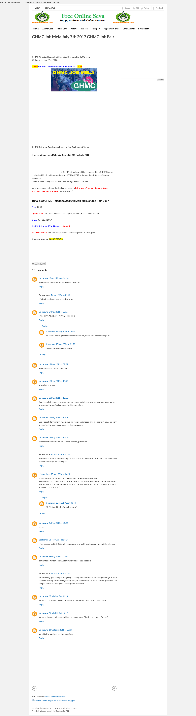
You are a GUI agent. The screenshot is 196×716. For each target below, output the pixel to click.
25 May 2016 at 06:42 (60, 474)
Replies (45, 326)
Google (127, 8)
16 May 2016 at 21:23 (60, 295)
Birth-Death (143, 28)
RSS (137, 8)
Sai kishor (43, 539)
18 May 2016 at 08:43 (65, 331)
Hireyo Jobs (44, 474)
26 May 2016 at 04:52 (58, 556)
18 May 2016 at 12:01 (58, 417)
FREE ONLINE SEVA (55, 708)
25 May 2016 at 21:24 (58, 523)
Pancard (84, 28)
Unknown (43, 278)
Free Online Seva (38, 711)
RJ (54, 711)
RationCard (62, 28)
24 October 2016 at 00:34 (60, 630)
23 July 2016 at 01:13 (58, 596)
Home (36, 28)
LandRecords (129, 28)
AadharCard (47, 28)
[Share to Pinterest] (44, 263)
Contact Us (50, 8)
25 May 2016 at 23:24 (58, 539)
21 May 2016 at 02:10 (60, 454)
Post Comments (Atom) (55, 696)
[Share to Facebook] (41, 263)
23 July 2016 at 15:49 (58, 613)
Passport (96, 28)
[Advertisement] (46, 48)
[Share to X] (38, 263)
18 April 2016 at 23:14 (58, 278)
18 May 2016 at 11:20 (65, 344)
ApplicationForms (111, 28)
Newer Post (34, 688)
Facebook (159, 8)
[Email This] (33, 263)
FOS (67, 711)
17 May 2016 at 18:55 (58, 381)
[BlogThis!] (36, 263)
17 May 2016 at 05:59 (58, 312)
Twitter (147, 8)
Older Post (114, 688)
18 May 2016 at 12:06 (58, 437)
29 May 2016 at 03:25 (60, 573)
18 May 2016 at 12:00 (58, 398)
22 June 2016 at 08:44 (66, 503)
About (37, 8)
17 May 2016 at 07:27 (58, 364)
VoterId (73, 28)
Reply (41, 286)
